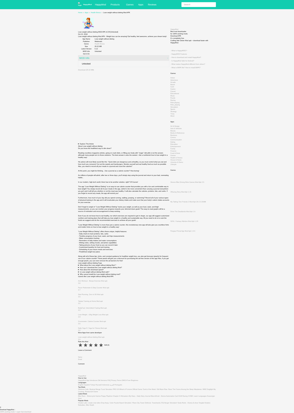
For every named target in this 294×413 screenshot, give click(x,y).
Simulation (174, 107)
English (80, 385)
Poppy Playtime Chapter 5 (110, 396)
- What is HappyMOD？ (178, 50)
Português (118, 385)
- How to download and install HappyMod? (185, 57)
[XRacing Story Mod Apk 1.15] (173, 190)
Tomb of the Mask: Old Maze (153, 389)
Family (172, 149)
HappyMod (87, 4)
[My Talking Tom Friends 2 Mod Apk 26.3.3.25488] (173, 199)
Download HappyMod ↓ (7, 409)
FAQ (109, 380)
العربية (112, 385)
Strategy (173, 111)
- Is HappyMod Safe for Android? (182, 61)
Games (130, 4)
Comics (173, 137)
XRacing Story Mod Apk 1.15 (180, 192)
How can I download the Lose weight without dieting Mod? (101, 267)
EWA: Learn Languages (198, 396)
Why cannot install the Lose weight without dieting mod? (100, 274)
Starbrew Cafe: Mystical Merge (89, 389)
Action (172, 78)
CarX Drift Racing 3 (182, 396)
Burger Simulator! (170, 403)
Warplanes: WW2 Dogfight (203, 389)
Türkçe (92, 385)
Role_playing (175, 105)
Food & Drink (175, 153)
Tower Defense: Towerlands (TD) (152, 403)
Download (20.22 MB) (86, 70)
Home (80, 12)
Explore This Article (87, 144)
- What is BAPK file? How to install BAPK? (185, 67)
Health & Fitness (176, 158)
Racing (172, 100)
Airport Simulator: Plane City (129, 403)
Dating (172, 142)
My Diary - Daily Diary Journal (139, 396)
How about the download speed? (92, 270)
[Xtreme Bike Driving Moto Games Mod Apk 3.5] (173, 180)
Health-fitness (96, 12)
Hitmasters (124, 396)
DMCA (124, 380)
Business (173, 135)
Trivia (172, 114)
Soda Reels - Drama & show (188, 403)
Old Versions (102, 380)
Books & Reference (177, 133)
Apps (140, 4)
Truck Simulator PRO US (110, 389)
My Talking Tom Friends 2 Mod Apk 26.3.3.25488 (188, 202)
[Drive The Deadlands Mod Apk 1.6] (173, 209)
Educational (174, 93)
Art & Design (175, 126)
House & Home (175, 160)
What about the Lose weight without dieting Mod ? (98, 265)
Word (172, 116)
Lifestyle (173, 164)
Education (174, 144)
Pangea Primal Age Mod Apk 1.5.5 (182, 231)
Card (172, 87)
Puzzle (172, 98)
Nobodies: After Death (86, 405)
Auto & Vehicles (176, 128)
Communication (176, 140)
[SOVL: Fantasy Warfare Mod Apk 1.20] (173, 219)
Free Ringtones (132, 380)
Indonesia (105, 385)
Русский (99, 385)
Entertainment (175, 146)
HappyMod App (83, 380)
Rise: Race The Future (172, 389)
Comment (81, 364)
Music (172, 96)
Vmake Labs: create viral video (89, 403)
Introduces (93, 380)
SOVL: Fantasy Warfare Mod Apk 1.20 (184, 221)
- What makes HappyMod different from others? (187, 64)
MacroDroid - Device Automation (162, 396)
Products (115, 4)
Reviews (152, 4)
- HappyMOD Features (178, 54)
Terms (119, 380)
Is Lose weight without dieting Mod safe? (94, 272)
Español (87, 385)
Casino (172, 89)
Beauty (172, 131)
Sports (172, 109)
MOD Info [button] (84, 58)
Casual (172, 91)
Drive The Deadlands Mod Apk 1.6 (182, 211)
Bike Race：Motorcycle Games (89, 396)
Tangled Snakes (204, 403)
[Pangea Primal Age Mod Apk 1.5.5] (173, 229)
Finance (173, 151)
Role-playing (175, 102)
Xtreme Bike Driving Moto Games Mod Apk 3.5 (187, 182)
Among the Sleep (187, 389)
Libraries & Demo (176, 162)
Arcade (173, 82)
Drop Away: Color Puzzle (110, 403)
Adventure (174, 80)
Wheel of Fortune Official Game (130, 389)
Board (172, 84)
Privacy (113, 380)
